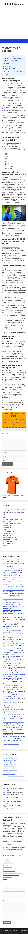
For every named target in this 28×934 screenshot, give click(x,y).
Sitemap (12, 931)
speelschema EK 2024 (19, 510)
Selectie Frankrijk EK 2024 (9, 760)
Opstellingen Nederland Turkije (11, 744)
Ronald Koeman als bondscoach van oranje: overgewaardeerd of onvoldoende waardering (13, 574)
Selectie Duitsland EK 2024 (10, 766)
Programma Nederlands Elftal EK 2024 (13, 873)
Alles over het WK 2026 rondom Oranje (13, 599)
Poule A (5, 788)
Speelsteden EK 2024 (8, 865)
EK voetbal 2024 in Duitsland (10, 859)
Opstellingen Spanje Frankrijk (10, 702)
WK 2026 (23, 95)
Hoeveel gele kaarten (10, 319)
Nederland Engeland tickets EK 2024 (12, 698)
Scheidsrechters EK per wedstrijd (11, 656)
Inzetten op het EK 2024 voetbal (10, 247)
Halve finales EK (7, 527)
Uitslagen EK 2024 (7, 545)
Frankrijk (22, 280)
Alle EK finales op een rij (9, 634)
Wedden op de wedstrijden (10, 69)
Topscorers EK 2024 (8, 533)
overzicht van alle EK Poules (15, 808)
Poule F (5, 805)
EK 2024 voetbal (7, 825)
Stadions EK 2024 (7, 867)
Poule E (5, 801)
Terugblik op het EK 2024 (9, 613)
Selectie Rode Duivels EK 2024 (11, 772)
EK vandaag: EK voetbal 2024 (10, 645)
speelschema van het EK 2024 (16, 831)
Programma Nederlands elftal (10, 539)
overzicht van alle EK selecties (16, 776)
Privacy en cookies (19, 931)
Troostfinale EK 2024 (8, 685)
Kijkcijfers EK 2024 (7, 617)
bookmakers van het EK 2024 (17, 227)
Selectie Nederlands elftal (9, 537)
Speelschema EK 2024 (8, 543)
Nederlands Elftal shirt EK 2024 (11, 875)
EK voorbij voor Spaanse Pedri (10, 740)
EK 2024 (16, 95)
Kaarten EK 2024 (7, 877)
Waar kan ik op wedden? (9, 68)
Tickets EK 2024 (7, 535)
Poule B (5, 792)
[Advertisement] (14, 24)
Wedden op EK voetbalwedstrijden (12, 58)
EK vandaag (6, 517)
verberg (18, 56)
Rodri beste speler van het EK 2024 (12, 626)
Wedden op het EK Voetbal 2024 (11, 60)
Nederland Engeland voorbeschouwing (13, 519)
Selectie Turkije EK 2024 (9, 774)
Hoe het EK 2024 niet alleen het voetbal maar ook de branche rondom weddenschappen (13, 579)
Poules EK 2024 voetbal (9, 871)
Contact (5, 879)
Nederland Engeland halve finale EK (12, 523)
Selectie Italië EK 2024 (8, 768)
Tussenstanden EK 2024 (9, 531)
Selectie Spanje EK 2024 (9, 643)
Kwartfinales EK (7, 525)
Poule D (5, 797)
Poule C (5, 794)
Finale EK (5, 529)
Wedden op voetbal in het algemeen (12, 71)
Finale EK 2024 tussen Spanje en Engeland (14, 660)
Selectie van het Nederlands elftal (11, 758)
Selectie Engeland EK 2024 (10, 681)
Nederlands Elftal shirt (8, 541)
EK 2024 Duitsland (14, 4)
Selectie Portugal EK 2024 (9, 762)
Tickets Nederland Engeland (10, 521)
